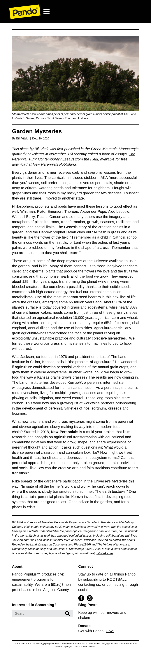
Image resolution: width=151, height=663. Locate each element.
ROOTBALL (117, 579)
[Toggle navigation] (46, 11)
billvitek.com (104, 553)
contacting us (89, 584)
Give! (110, 631)
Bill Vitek (22, 138)
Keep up (85, 612)
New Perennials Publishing (54, 164)
